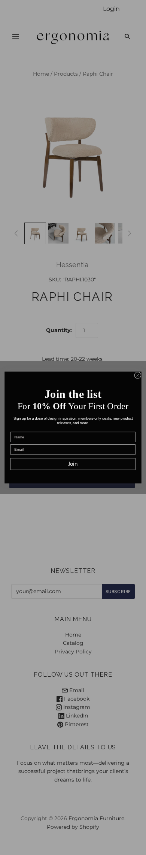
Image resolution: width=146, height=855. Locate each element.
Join (73, 464)
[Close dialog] (137, 375)
